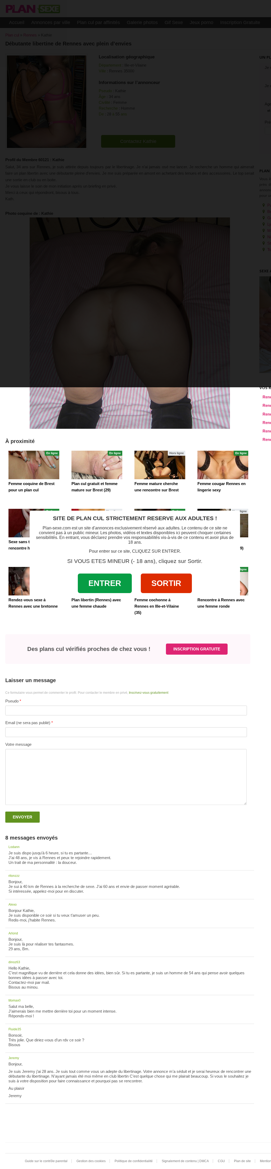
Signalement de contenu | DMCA (185, 1161)
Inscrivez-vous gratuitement (148, 693)
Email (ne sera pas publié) (27, 722)
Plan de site (242, 1161)
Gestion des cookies (91, 1161)
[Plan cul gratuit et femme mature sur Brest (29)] (97, 465)
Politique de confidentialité (134, 1161)
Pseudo (12, 701)
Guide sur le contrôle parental (46, 1161)
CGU (221, 1161)
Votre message (18, 744)
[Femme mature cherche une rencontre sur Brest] (160, 465)
